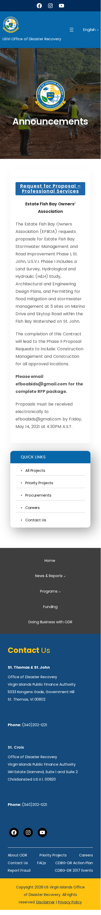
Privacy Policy (70, 902)
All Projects (35, 471)
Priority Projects (39, 483)
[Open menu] (71, 30)
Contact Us (35, 520)
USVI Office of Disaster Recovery (32, 39)
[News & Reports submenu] (65, 576)
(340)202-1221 (34, 724)
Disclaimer (45, 902)
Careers (32, 508)
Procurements (38, 495)
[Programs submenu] (60, 591)
